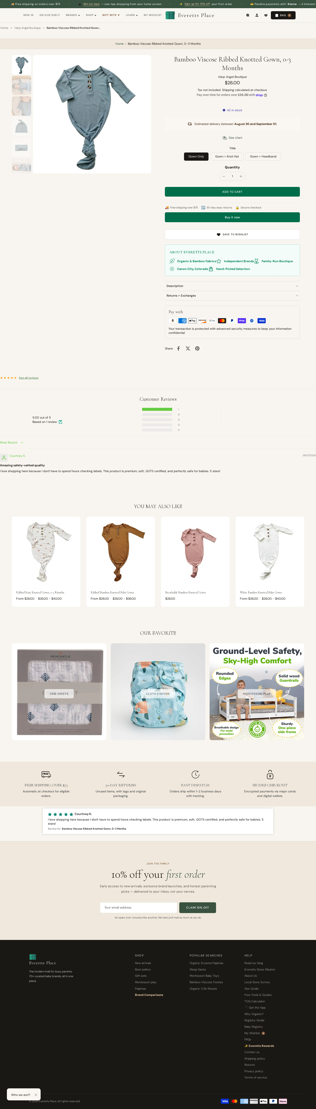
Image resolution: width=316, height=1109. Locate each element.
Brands (71, 15)
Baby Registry (253, 1027)
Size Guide (251, 988)
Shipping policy (254, 1058)
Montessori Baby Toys (204, 976)
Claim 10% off (197, 907)
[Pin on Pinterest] (197, 348)
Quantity (232, 167)
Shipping (228, 90)
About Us (250, 976)
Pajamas (140, 988)
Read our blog (253, 963)
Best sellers (143, 969)
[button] (232, 192)
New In (28, 15)
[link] (59, 693)
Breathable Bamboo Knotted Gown (185, 592)
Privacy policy (253, 1071)
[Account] (257, 15)
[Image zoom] (92, 114)
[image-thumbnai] (21, 64)
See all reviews (28, 378)
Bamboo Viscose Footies (206, 982)
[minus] (223, 176)
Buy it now (232, 217)
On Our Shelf (50, 15)
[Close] (36, 1095)
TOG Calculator (254, 1001)
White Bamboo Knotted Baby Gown (261, 592)
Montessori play (145, 982)
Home (4, 28)
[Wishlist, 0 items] (266, 15)
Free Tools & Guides (258, 995)
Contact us (251, 1052)
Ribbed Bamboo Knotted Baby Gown (112, 592)
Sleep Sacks (198, 969)
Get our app (49, 4)
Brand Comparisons (149, 995)
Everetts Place (196, 15)
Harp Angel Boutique (28, 28)
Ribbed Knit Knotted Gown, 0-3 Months (40, 592)
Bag (285, 15)
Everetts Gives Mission (259, 969)
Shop (90, 15)
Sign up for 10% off (154, 4)
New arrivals (143, 963)
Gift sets (141, 976)
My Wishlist (153, 15)
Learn (130, 15)
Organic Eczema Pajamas (206, 963)
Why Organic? (254, 1014)
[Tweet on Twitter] (188, 348)
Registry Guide (254, 1020)
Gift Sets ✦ (111, 15)
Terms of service (255, 1077)
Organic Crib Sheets (203, 988)
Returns (249, 1065)
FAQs (247, 1039)
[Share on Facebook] (178, 348)
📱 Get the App (254, 1007)
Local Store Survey (257, 982)
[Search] (248, 15)
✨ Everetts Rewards (259, 1046)
